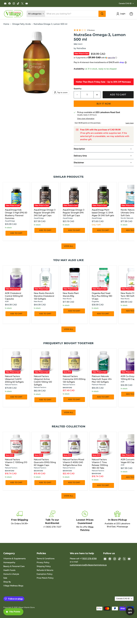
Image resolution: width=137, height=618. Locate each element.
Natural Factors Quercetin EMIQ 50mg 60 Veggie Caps (45, 462)
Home (6, 24)
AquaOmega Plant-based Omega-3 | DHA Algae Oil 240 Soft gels (103, 213)
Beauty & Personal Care (13, 566)
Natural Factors (11, 385)
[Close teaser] (125, 606)
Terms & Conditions (45, 558)
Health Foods (9, 570)
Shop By (7, 582)
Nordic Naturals (127, 218)
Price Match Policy (45, 578)
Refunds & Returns (45, 570)
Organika (95, 301)
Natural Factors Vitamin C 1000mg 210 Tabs (16, 462)
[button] (121, 13)
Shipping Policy (44, 566)
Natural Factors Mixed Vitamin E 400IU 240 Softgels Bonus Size (73, 462)
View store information (85, 119)
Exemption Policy (44, 574)
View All (68, 246)
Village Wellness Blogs (13, 585)
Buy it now (104, 103)
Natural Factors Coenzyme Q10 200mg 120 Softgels (74, 379)
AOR (7, 301)
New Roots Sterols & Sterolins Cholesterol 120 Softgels (44, 296)
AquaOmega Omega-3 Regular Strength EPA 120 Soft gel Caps (73, 213)
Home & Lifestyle (11, 574)
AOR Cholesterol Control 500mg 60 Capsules (14, 296)
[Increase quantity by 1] (97, 94)
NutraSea (81, 48)
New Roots (38, 301)
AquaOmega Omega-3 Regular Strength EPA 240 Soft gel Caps (44, 213)
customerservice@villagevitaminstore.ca (88, 565)
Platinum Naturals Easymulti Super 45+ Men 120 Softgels (102, 379)
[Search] (102, 14)
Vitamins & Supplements (14, 558)
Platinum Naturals (99, 385)
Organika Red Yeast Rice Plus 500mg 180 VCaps (102, 296)
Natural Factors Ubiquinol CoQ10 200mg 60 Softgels (14, 379)
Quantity (77, 89)
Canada (125, 3)
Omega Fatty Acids (21, 24)
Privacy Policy (43, 562)
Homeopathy (9, 562)
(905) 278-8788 (89, 558)
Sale (5, 578)
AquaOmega (10, 221)
